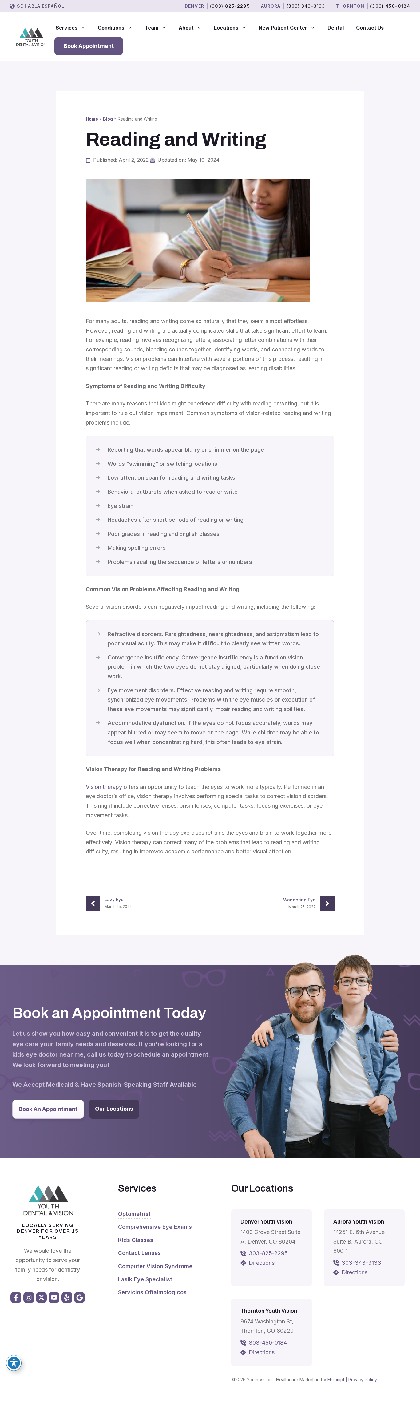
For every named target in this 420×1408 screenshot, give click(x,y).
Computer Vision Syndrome (155, 1266)
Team (151, 28)
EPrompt (335, 1379)
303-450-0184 (268, 1342)
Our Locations (114, 1108)
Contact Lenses (139, 1253)
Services (66, 28)
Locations (226, 28)
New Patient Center (283, 28)
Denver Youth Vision (266, 1222)
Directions (262, 1263)
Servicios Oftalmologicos (152, 1292)
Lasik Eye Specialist (145, 1279)
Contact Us (370, 28)
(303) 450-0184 (390, 6)
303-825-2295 (268, 1253)
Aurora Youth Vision (358, 1222)
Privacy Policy (362, 1379)
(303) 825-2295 (230, 6)
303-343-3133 (361, 1263)
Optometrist (134, 1214)
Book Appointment (89, 46)
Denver (194, 6)
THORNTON (350, 6)
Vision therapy (104, 787)
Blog (108, 119)
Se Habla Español (40, 6)
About (186, 28)
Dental (335, 28)
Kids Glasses (135, 1240)
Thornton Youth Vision (268, 1311)
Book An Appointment (48, 1109)
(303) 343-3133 (306, 6)
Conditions (111, 28)
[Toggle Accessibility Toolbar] (13, 1362)
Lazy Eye (114, 899)
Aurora (271, 6)
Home (92, 119)
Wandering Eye (299, 899)
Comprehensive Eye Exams (155, 1227)
